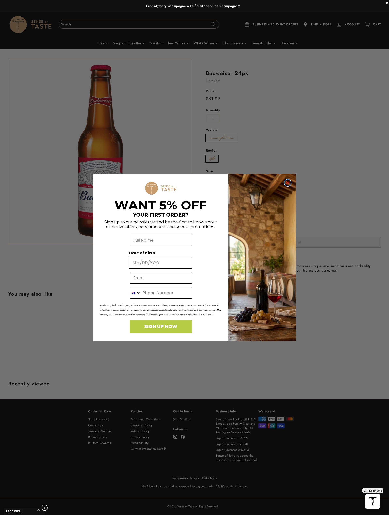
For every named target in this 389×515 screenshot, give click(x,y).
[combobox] (135, 292)
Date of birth (142, 253)
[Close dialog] (287, 183)
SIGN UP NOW (160, 326)
